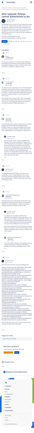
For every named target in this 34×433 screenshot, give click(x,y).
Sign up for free (8, 352)
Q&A (9, 7)
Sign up (9, 338)
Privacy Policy (8, 415)
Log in (3, 338)
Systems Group (11, 20)
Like (5, 157)
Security (6, 420)
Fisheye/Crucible (16, 7)
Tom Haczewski (9, 82)
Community (10, 2)
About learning (8, 399)
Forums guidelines (9, 394)
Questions (23, 7)
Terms (6, 417)
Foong (7, 56)
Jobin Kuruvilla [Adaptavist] (12, 195)
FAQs (6, 391)
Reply (3, 72)
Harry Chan (8, 118)
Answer (5, 41)
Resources (7, 401)
